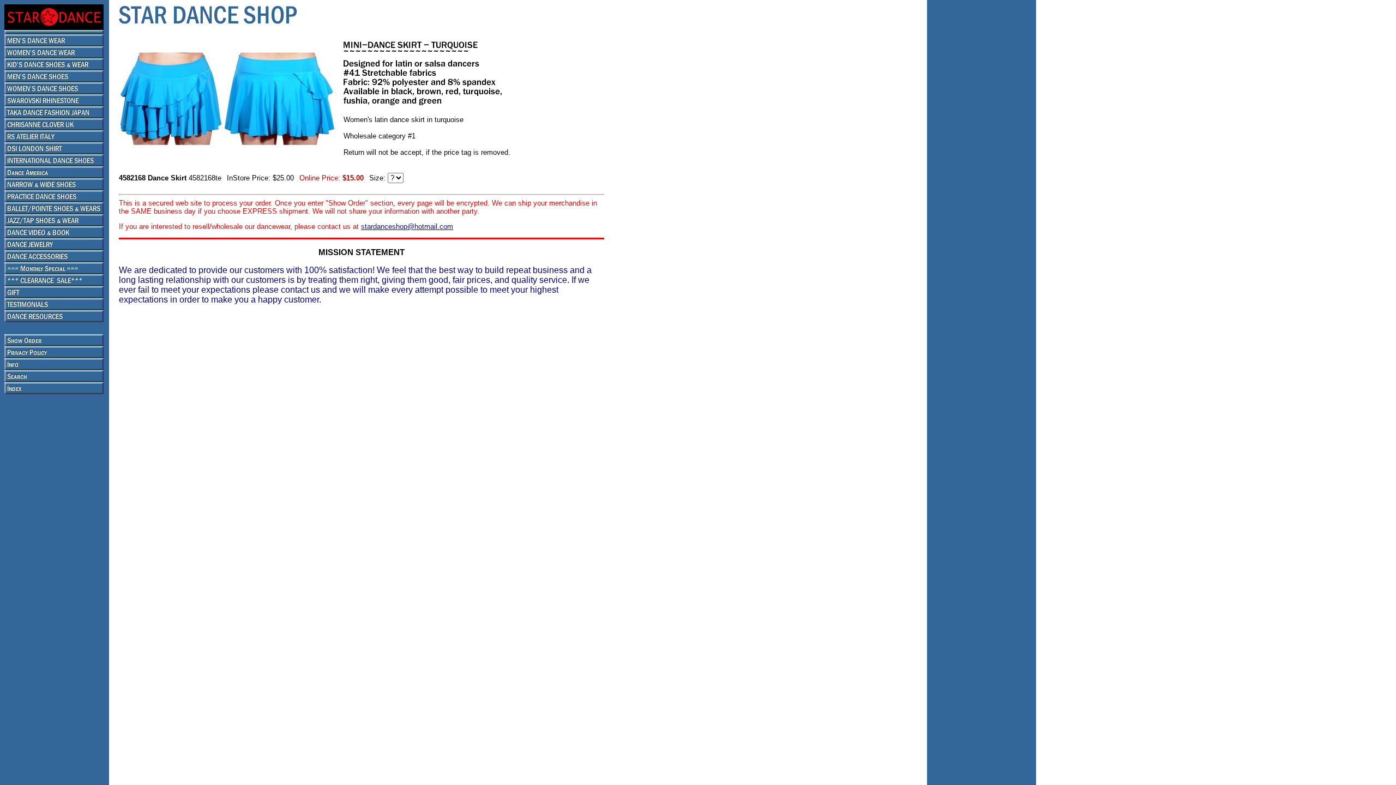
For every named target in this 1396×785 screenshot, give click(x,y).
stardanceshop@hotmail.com (407, 226)
